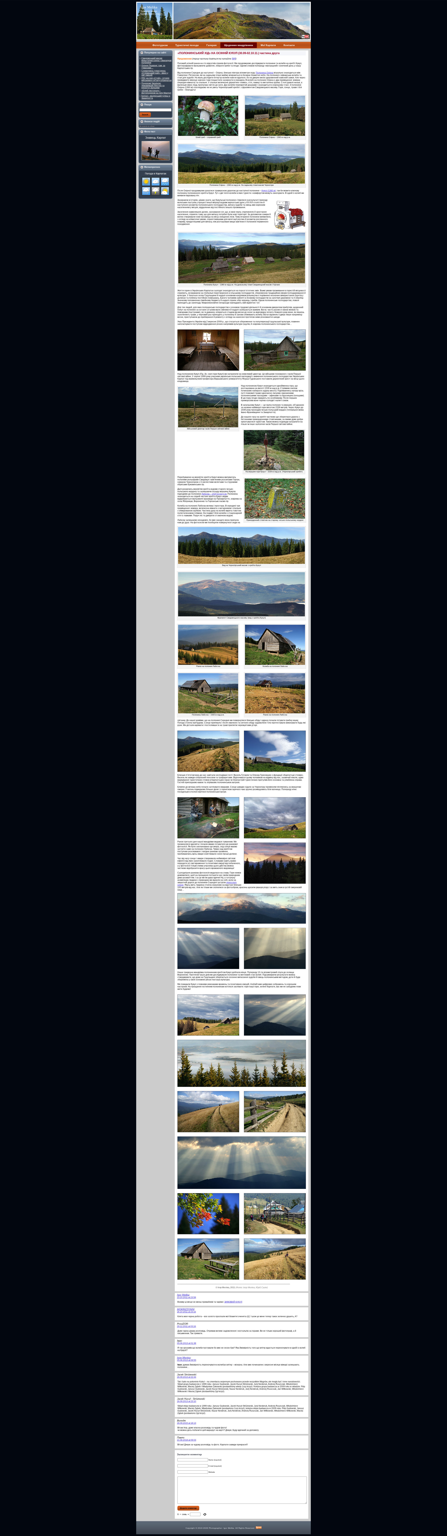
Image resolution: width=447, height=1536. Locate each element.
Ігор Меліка (183, 1357)
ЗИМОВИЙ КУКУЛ (233, 1302)
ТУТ (234, 59)
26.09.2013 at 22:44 (186, 1377)
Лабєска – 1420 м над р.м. (214, 494)
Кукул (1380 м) (269, 190)
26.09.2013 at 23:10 (186, 1401)
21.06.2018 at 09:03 (186, 1440)
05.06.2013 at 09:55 (186, 1360)
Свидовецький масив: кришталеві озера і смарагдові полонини (156, 60)
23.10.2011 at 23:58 (186, 1297)
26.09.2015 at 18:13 (186, 1423)
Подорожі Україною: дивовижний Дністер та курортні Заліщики (152, 85)
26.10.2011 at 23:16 (186, 1312)
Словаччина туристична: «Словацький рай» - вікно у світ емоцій (154, 73)
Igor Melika (148, 7)
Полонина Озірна (264, 73)
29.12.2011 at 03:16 (186, 1326)
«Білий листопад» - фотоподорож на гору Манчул (156, 91)
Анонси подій (152, 121)
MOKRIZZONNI (185, 1309)
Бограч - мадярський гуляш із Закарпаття (155, 97)
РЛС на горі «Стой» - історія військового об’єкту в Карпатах (156, 79)
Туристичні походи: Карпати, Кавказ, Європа (151, 12)
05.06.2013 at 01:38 (186, 1343)
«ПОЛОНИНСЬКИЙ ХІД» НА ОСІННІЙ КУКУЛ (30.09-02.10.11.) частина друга (229, 53)
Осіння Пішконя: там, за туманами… (153, 66)
